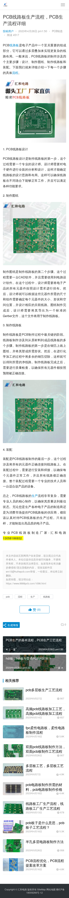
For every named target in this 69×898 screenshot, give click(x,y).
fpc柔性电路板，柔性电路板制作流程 (45, 729)
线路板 (14, 45)
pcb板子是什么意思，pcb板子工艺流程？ (45, 824)
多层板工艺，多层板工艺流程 (45, 767)
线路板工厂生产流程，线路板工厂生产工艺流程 (45, 805)
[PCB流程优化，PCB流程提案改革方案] (13, 864)
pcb (8, 596)
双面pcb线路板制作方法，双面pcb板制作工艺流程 (46, 748)
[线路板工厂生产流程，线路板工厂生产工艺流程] (13, 807)
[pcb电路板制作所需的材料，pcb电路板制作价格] (13, 788)
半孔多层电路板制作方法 (45, 841)
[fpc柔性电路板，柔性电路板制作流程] (13, 731)
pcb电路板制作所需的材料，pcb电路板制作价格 (44, 786)
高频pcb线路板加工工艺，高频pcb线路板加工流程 (46, 711)
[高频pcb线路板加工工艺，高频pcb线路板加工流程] (13, 712)
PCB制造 (57, 31)
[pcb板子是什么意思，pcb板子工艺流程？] (13, 826)
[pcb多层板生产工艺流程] (13, 693)
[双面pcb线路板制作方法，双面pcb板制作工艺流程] (13, 750)
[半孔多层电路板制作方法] (13, 845)
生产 (35, 495)
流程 (15, 72)
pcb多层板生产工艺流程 (44, 689)
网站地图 (51, 889)
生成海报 (12, 625)
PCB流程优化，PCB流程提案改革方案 (45, 862)
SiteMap (41, 889)
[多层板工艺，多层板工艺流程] (13, 769)
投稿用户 (8, 31)
